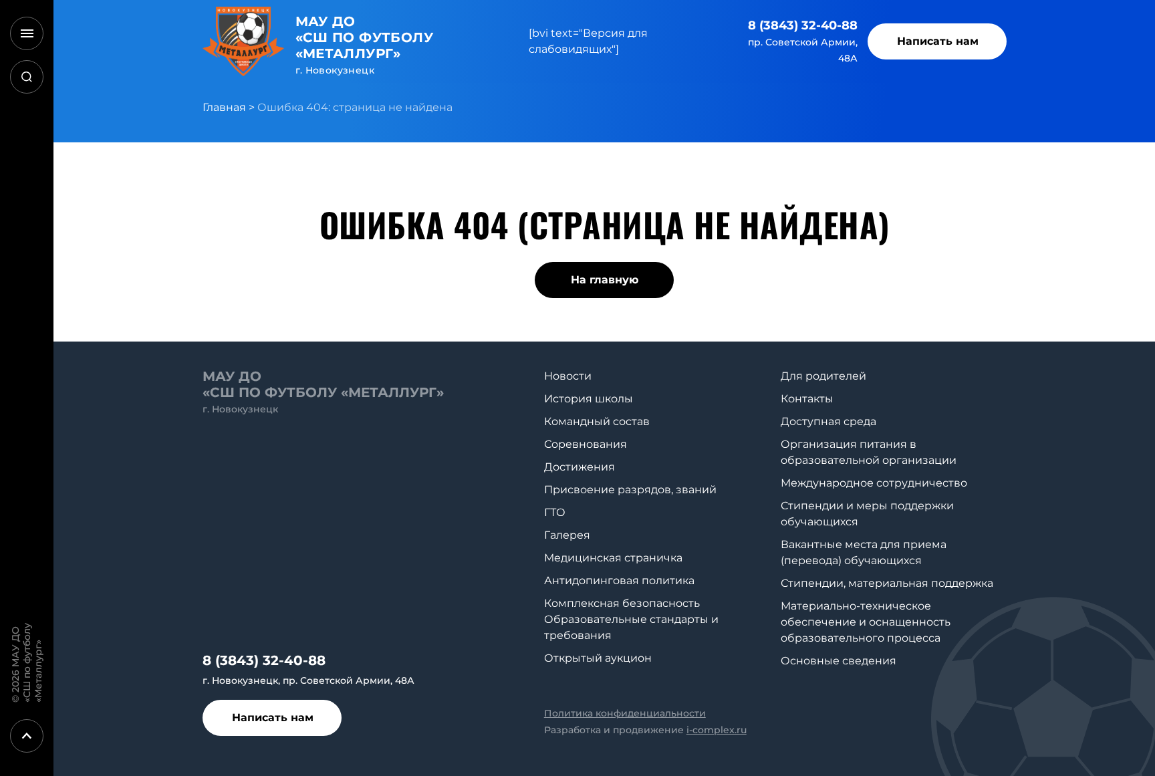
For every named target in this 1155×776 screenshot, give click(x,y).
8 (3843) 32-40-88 (803, 25)
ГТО (554, 512)
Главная (224, 107)
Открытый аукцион (598, 658)
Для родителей (823, 376)
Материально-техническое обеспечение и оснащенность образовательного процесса (865, 622)
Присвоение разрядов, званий (630, 489)
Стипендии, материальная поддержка (887, 583)
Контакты (807, 398)
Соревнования (585, 444)
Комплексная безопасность (622, 603)
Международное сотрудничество (874, 483)
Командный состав (597, 421)
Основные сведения (838, 660)
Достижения (579, 467)
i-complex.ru (716, 730)
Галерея (567, 535)
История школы (588, 398)
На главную (604, 279)
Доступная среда (828, 421)
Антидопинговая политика (619, 580)
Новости (568, 376)
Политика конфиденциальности (625, 713)
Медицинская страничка (613, 557)
